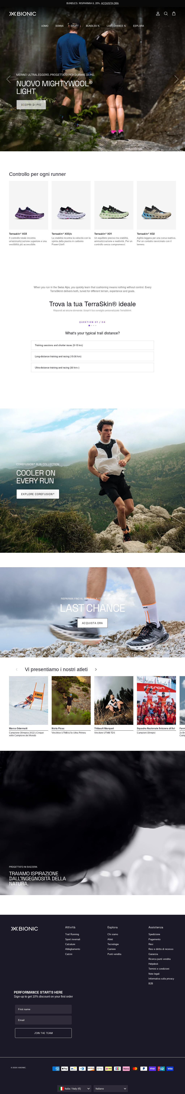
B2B (151, 983)
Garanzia (153, 954)
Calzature (70, 944)
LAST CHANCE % (116, 25)
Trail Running (72, 934)
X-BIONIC (22, 1068)
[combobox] (74, 1088)
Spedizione (154, 934)
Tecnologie (113, 944)
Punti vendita (114, 954)
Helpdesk (153, 964)
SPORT (75, 25)
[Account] (157, 14)
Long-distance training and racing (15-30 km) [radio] (58, 356)
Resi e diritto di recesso (161, 949)
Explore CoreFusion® (38, 494)
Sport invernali (72, 939)
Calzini (68, 954)
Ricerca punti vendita (160, 959)
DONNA (59, 25)
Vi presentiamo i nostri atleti (56, 669)
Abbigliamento (72, 949)
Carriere (111, 949)
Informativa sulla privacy (161, 978)
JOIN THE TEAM (43, 1033)
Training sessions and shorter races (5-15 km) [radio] (59, 345)
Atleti (110, 939)
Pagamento (154, 939)
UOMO (44, 25)
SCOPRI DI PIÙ (31, 104)
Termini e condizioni (159, 968)
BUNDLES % (93, 25)
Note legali (154, 973)
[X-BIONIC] (22, 14)
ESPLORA (138, 25)
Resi (151, 944)
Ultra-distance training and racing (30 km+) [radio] (57, 367)
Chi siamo (112, 934)
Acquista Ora (92, 623)
